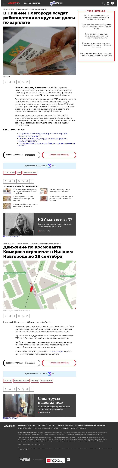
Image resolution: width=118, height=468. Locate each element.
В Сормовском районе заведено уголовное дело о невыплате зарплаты (61, 198)
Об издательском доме (26, 425)
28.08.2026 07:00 (9, 243)
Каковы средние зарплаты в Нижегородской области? (60, 190)
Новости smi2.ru (11, 236)
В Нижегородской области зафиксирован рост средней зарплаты (23, 198)
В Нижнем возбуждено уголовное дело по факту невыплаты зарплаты (25, 206)
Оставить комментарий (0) (59, 155)
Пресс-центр (42, 425)
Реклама (52, 425)
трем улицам (57, 351)
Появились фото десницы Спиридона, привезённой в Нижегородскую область (96, 36)
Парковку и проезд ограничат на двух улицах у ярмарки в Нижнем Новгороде (96, 45)
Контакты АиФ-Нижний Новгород (46, 428)
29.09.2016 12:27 (8, 9)
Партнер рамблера (37, 459)
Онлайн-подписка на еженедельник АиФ (90, 425)
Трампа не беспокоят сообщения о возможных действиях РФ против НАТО (96, 27)
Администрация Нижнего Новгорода (16, 310)
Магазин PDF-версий (65, 425)
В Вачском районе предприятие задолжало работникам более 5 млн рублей (24, 191)
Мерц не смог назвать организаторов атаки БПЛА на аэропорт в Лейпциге (96, 54)
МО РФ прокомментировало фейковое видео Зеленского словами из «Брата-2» (96, 17)
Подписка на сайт (24, 428)
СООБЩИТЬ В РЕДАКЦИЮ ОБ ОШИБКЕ (73, 428)
